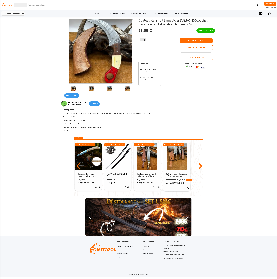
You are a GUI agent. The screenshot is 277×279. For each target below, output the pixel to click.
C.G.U (118, 257)
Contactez (94, 104)
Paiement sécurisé (123, 254)
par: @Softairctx (114, 183)
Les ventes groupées (161, 13)
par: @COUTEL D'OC (86, 183)
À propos (146, 246)
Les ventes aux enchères (139, 13)
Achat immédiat (196, 40)
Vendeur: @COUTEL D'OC (77, 102)
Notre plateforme (181, 13)
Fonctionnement (148, 254)
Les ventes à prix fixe (117, 13)
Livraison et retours (123, 250)
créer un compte (271, 7)
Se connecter (270, 4)
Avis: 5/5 (71, 105)
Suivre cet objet (72, 95)
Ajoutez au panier (196, 47)
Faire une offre (196, 57)
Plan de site (146, 250)
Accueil (97, 13)
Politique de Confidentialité (126, 246)
